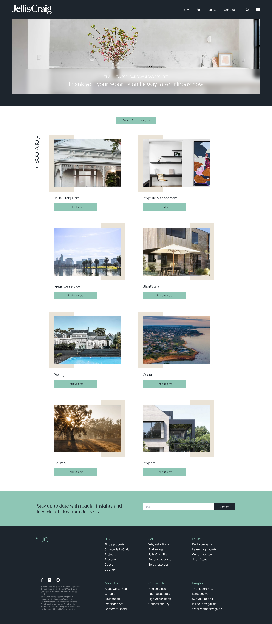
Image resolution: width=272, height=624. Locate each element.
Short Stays (199, 559)
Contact (229, 9)
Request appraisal (160, 559)
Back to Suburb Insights (136, 120)
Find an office (157, 589)
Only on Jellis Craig (117, 549)
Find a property (115, 544)
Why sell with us (159, 544)
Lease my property (204, 549)
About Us (111, 583)
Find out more (75, 207)
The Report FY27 (203, 589)
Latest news (200, 594)
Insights (197, 583)
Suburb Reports (202, 599)
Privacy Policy (64, 586)
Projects (110, 554)
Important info (114, 604)
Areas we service (116, 589)
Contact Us (156, 583)
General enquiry (159, 604)
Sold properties (158, 564)
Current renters (202, 554)
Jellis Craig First (158, 554)
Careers (110, 594)
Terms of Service (70, 591)
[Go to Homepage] (32, 9)
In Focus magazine (204, 604)
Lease (213, 9)
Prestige (110, 559)
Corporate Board (116, 609)
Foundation (112, 599)
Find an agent (157, 549)
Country (110, 569)
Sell (198, 9)
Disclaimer (75, 586)
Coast (109, 564)
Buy (186, 9)
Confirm (224, 506)
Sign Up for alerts (159, 599)
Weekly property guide (207, 609)
